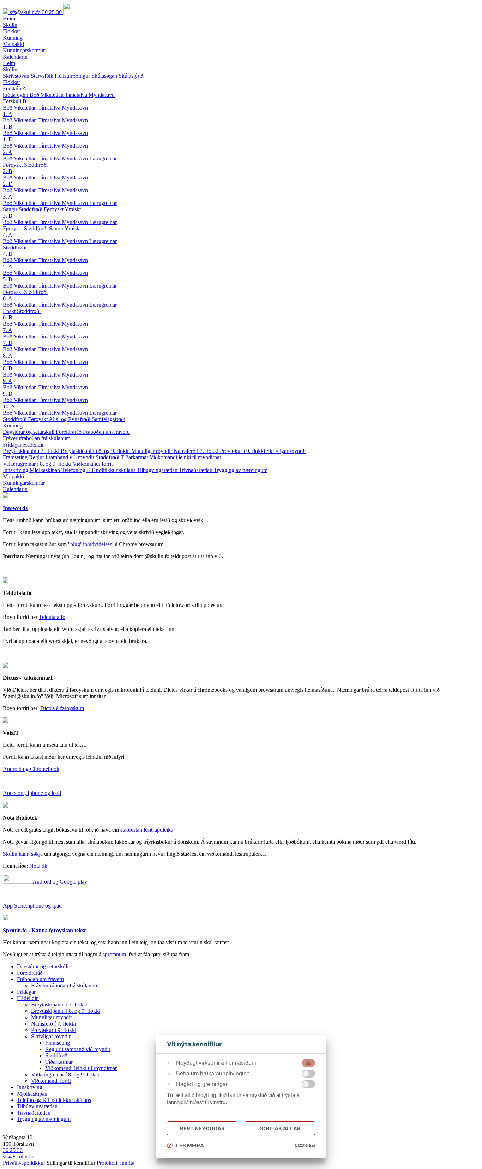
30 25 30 (52, 12)
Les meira (190, 1145)
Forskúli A (14, 88)
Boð (35, 95)
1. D (8, 139)
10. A (9, 406)
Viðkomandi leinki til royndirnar (185, 457)
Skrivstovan (17, 76)
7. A (7, 330)
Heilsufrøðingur (73, 76)
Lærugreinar (103, 158)
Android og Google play (59, 882)
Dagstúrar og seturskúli (29, 432)
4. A (7, 235)
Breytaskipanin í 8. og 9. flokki (96, 451)
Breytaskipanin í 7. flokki (32, 451)
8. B (7, 368)
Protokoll (108, 1163)
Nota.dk (38, 866)
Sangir (11, 209)
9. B (7, 394)
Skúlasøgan (105, 76)
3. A (7, 197)
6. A (7, 298)
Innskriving (16, 470)
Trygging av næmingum (240, 470)
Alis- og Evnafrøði (70, 419)
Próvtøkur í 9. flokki (243, 451)
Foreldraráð (69, 432)
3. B (7, 216)
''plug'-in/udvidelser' (90, 544)
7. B (7, 343)
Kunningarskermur (24, 483)
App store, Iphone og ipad (32, 793)
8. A (7, 356)
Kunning (13, 426)
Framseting (16, 457)
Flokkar (11, 82)
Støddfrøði (36, 165)
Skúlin (10, 69)
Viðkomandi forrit (93, 464)
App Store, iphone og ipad (32, 906)
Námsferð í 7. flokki (197, 451)
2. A (7, 152)
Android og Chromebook (31, 769)
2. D (8, 184)
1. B (7, 127)
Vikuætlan (53, 95)
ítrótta (10, 95)
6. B (7, 317)
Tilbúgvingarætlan (158, 470)
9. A (7, 381)
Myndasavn (102, 95)
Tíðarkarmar (135, 457)
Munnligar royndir (152, 451)
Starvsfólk (43, 76)
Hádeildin (34, 445)
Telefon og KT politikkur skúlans (99, 470)
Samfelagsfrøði (108, 419)
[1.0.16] (305, 1145)
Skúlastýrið (131, 76)
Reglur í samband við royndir (62, 457)
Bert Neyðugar (202, 1128)
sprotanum (114, 954)
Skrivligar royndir (286, 451)
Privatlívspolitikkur (25, 1163)
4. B (7, 254)
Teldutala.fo (52, 617)
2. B (7, 171)
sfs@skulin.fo (26, 12)
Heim (9, 63)
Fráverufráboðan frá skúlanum (36, 438)
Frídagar (13, 445)
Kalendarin (15, 489)
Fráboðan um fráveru (106, 432)
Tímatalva (77, 95)
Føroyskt (13, 165)
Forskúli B (14, 101)
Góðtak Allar (280, 1128)
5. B (7, 279)
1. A (7, 114)
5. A (7, 267)
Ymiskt (73, 209)
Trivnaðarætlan (196, 470)
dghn (23, 95)
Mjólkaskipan (45, 470)
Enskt (10, 311)
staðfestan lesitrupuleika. (147, 830)
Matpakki (13, 476)
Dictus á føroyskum (62, 708)
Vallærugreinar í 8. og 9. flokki (38, 464)
